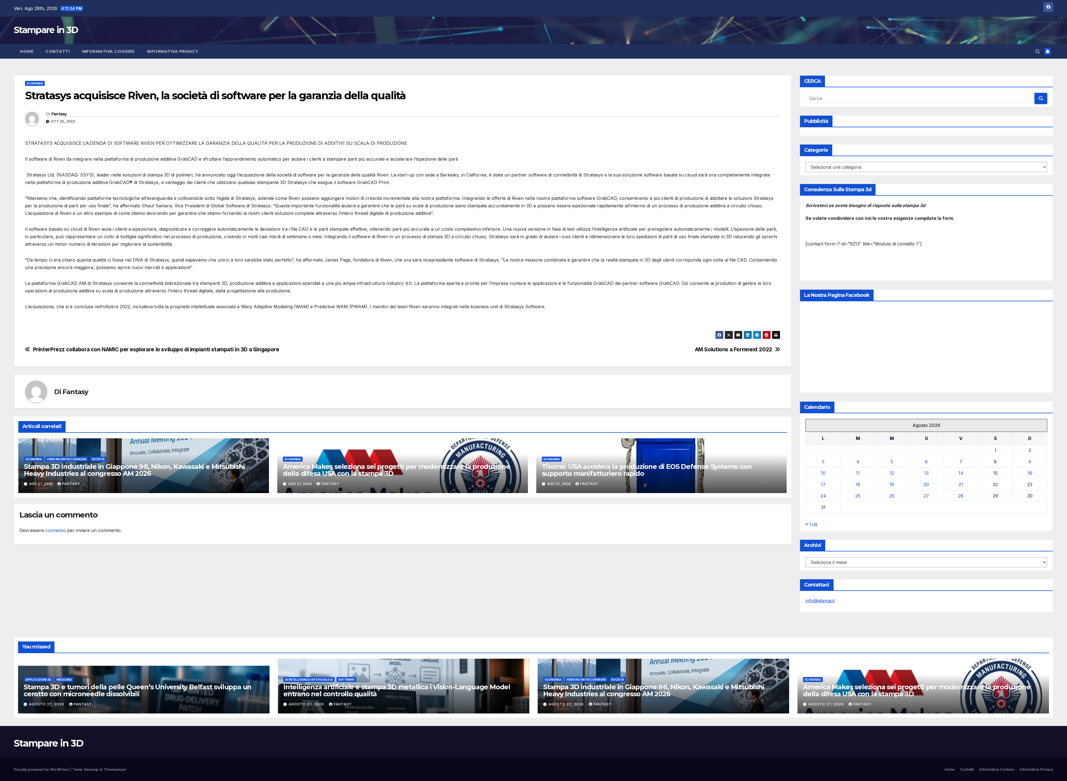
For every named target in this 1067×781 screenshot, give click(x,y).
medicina (64, 679)
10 (823, 473)
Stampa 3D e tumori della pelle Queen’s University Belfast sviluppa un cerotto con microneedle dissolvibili (137, 690)
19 (891, 484)
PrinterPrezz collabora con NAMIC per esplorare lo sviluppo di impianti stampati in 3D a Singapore (156, 349)
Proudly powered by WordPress (42, 769)
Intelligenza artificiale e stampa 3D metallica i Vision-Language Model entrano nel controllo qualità (396, 690)
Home (26, 51)
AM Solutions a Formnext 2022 (733, 349)
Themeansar (115, 769)
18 (858, 484)
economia (35, 83)
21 (961, 484)
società (98, 459)
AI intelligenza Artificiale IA (309, 679)
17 (823, 484)
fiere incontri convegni (66, 459)
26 (891, 496)
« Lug (811, 524)
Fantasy (59, 113)
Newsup (91, 769)
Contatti (58, 51)
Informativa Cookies (108, 51)
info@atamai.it (820, 600)
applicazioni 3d (38, 679)
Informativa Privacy (172, 51)
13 (926, 473)
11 (858, 473)
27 (926, 496)
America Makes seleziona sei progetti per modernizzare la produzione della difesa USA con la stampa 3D (396, 469)
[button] (1037, 51)
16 (1030, 473)
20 (926, 484)
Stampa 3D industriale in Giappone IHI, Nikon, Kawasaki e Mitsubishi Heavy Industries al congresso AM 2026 (134, 469)
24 (823, 496)
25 (857, 496)
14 (960, 473)
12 (892, 473)
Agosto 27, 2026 (47, 704)
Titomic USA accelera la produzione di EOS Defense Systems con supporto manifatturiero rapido (647, 469)
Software (346, 679)
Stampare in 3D (46, 29)
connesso (55, 530)
